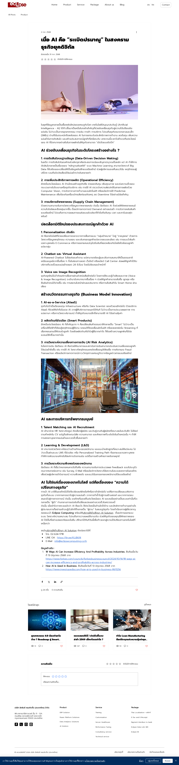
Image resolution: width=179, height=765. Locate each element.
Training (98, 712)
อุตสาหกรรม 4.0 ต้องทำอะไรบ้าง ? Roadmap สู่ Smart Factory (46, 637)
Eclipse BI (135, 732)
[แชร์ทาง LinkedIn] (55, 582)
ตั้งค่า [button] (141, 761)
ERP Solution (65, 712)
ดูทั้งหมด (147, 604)
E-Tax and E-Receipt (139, 717)
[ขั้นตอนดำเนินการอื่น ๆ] (136, 32)
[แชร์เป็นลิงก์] (61, 582)
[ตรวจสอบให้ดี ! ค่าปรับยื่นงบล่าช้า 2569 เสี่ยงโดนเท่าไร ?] (90, 620)
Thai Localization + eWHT (141, 712)
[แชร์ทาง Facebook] (42, 582)
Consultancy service (104, 732)
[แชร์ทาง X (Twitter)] (48, 582)
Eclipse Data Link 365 (139, 727)
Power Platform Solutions (69, 717)
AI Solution (64, 726)
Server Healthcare (103, 722)
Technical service (102, 736)
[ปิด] (175, 761)
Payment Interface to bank (141, 722)
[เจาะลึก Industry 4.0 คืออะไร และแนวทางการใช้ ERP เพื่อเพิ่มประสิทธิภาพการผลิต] (47, 620)
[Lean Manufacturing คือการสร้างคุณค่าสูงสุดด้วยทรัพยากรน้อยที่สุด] (132, 620)
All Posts (12, 14)
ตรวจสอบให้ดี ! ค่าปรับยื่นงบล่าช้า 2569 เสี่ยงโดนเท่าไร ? (88, 637)
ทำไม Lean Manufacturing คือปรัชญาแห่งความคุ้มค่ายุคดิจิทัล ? (131, 637)
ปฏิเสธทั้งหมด (153, 760)
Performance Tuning (103, 727)
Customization (101, 717)
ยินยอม (167, 760)
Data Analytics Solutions (69, 721)
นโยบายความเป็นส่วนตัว (95, 761)
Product (24, 14)
